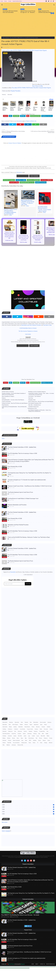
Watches (8, 744)
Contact (9, 1)
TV (37, 742)
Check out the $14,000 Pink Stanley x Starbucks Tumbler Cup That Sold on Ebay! (29, 537)
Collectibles (47, 116)
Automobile (5, 726)
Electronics (10, 731)
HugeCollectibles (6, 916)
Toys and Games (16, 742)
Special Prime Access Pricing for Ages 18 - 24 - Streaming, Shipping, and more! (27, 11)
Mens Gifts (43, 735)
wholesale (14, 744)
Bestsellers (21, 726)
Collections (10, 729)
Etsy (15, 731)
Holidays (4, 735)
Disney (51, 729)
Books (33, 726)
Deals (41, 729)
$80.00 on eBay (52, 234)
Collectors (16, 729)
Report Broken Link (50, 964)
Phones (40, 738)
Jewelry (15, 735)
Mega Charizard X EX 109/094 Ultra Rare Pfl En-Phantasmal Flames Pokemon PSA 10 (45, 11)
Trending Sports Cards (32, 408)
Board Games (27, 726)
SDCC (30, 740)
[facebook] (46, 1)
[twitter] (49, 1)
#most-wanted (43, 722)
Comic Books (22, 729)
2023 (28, 811)
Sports (39, 740)
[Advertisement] (28, 27)
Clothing (4, 729)
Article (45, 724)
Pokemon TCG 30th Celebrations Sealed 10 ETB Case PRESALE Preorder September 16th (9, 235)
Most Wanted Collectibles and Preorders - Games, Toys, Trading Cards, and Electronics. (39, 411)
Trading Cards (24, 742)
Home (2, 1)
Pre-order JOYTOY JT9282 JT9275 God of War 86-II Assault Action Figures (27, 50)
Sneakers (34, 740)
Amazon (26, 724)
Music (18, 738)
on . (9, 180)
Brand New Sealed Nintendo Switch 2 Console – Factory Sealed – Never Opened (44, 209)
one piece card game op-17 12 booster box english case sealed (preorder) (27, 480)
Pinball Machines (5, 405)
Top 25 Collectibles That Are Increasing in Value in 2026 (22, 453)
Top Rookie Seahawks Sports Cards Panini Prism (20, 492)
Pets (36, 738)
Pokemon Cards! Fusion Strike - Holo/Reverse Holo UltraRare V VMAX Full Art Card (30, 486)
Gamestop (29, 733)
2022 (28, 814)
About (5, 1)
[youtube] (31, 861)
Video (41, 742)
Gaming (34, 733)
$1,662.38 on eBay (9, 240)
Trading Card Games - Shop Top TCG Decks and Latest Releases (15, 403)
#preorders (10, 94)
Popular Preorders (15, 91)
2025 (28, 807)
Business (38, 726)
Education (4, 731)
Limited (33, 735)
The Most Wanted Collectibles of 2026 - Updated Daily (22, 447)
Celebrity (48, 726)
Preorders (4, 740)
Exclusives (20, 731)
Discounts (46, 729)
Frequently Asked (31, 399)
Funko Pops (30, 398)
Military (4, 738)
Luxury (38, 735)
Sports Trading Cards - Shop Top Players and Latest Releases (40, 401)
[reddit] (39, 316)
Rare (31, 722)
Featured (26, 722)
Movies (13, 738)
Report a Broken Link (31, 121)
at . (33, 180)
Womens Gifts (20, 744)
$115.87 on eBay (37, 242)
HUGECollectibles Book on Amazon (28, 328)
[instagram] (51, 1)
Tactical (4, 742)
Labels (25, 735)
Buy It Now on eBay (37, 86)
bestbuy (15, 726)
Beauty (10, 726)
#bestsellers (5, 722)
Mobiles (8, 738)
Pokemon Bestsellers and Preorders (17, 505)
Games (24, 733)
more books (28, 334)
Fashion (25, 731)
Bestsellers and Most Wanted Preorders (31, 325)
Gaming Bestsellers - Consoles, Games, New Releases (13, 399)
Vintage (45, 742)
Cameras (43, 726)
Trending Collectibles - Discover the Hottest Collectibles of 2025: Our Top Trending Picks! (14, 394)
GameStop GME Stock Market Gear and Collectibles (10, 11)
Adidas (21, 724)
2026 (28, 804)
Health (47, 733)
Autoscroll (28, 337)
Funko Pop (14, 733)
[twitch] (53, 1)
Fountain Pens (42, 731)
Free (47, 731)
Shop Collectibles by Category (8, 396)
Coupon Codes (30, 729)
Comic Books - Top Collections (34, 396)
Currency (36, 729)
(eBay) (10, 215)
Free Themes (11, 964)
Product (9, 740)
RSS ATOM (4, 822)
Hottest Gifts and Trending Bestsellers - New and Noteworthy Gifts (14, 407)
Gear (39, 733)
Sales (26, 740)
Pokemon (4, 398)
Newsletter (13, 572)
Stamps (44, 740)
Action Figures (15, 724)
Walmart (50, 742)
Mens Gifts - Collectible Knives (34, 405)
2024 (28, 809)
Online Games (31, 738)
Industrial (10, 735)
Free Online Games (6, 733)
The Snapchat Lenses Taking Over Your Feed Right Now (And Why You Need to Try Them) (29, 473)
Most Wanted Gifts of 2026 (15, 466)
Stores (49, 740)
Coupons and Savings (6, 401)
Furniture (19, 733)
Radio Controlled (16, 740)
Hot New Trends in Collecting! (8, 391)
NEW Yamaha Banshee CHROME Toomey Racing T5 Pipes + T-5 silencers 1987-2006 (27, 202)
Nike (26, 738)
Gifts (43, 733)
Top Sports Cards (47, 325)
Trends (34, 742)
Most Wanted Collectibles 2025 (34, 403)
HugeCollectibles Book (17, 1)
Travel (30, 742)
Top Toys (27, 182)
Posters (50, 738)
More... (3, 438)
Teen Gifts (9, 742)
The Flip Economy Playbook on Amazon (28, 331)
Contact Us (42, 964)
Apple (31, 724)
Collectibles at (14, 182)
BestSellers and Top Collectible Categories (37, 391)
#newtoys (7, 37)
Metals (48, 735)
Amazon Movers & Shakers (14, 143)
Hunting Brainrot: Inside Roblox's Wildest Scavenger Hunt (23, 498)
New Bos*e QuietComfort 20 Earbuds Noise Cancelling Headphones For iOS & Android (10, 211)
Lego (29, 735)
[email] (49, 316)
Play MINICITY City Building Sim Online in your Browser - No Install (20, 915)
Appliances (36, 724)
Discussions (19, 121)
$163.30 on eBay (23, 242)
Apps (41, 724)
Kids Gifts (20, 735)
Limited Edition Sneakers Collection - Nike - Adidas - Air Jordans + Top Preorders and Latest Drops (41, 394)
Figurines (35, 731)
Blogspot (23, 964)
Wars (4, 744)
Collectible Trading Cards (33, 406)
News (22, 738)
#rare (22, 722)
